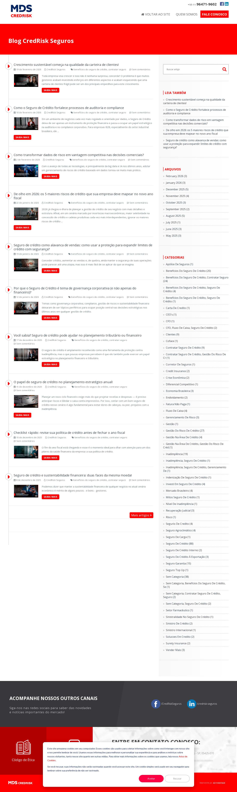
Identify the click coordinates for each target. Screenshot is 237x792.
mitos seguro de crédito (183, 497)
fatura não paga (178, 404)
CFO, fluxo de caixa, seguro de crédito (191, 328)
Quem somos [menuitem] (187, 14)
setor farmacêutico (179, 610)
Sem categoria (177, 576)
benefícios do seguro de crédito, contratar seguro (100, 69)
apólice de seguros (179, 264)
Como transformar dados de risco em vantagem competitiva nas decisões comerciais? (79, 155)
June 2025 (174, 229)
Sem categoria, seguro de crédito (188, 603)
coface (172, 341)
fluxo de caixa (176, 411)
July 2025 (173, 222)
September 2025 (177, 209)
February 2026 (176, 176)
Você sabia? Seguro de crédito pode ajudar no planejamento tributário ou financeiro (78, 335)
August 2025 (175, 216)
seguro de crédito (179, 543)
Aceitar (151, 778)
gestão (172, 424)
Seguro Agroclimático (181, 530)
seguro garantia (178, 563)
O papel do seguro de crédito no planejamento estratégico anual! (63, 382)
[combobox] (196, 69)
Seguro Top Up (177, 570)
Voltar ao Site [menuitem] (157, 14)
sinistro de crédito (179, 623)
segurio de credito (179, 524)
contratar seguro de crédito (185, 347)
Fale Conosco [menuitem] (214, 14)
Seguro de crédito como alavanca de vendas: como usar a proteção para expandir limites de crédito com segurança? (83, 247)
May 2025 (173, 235)
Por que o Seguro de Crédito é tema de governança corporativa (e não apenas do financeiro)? (75, 290)
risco (171, 517)
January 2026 (175, 182)
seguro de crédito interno (184, 550)
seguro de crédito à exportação (187, 557)
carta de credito (178, 308)
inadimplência (177, 454)
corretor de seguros (180, 364)
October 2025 (176, 202)
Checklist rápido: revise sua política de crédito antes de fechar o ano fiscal (69, 432)
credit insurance (178, 371)
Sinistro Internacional (181, 630)
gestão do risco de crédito (185, 430)
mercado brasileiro (179, 490)
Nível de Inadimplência (181, 504)
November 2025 (177, 196)
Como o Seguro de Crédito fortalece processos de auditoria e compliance (69, 108)
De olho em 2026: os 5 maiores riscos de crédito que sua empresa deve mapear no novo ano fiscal (83, 196)
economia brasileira (180, 391)
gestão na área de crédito (184, 437)
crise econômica (177, 377)
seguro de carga (178, 537)
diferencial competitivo (182, 384)
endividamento (177, 397)
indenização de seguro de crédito (188, 477)
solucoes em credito (180, 637)
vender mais (175, 650)
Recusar (177, 778)
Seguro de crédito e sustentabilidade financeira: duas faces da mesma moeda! (73, 475)
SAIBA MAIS (50, 90)
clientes (172, 334)
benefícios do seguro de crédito (188, 271)
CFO (170, 321)
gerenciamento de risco (182, 417)
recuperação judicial (180, 510)
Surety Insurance (178, 643)
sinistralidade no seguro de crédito (189, 617)
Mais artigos (140, 515)
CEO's (171, 314)
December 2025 (177, 189)
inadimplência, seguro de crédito (188, 460)
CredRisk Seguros (56, 69)
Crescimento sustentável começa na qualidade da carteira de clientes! (66, 64)
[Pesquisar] (225, 69)
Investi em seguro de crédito (185, 484)
